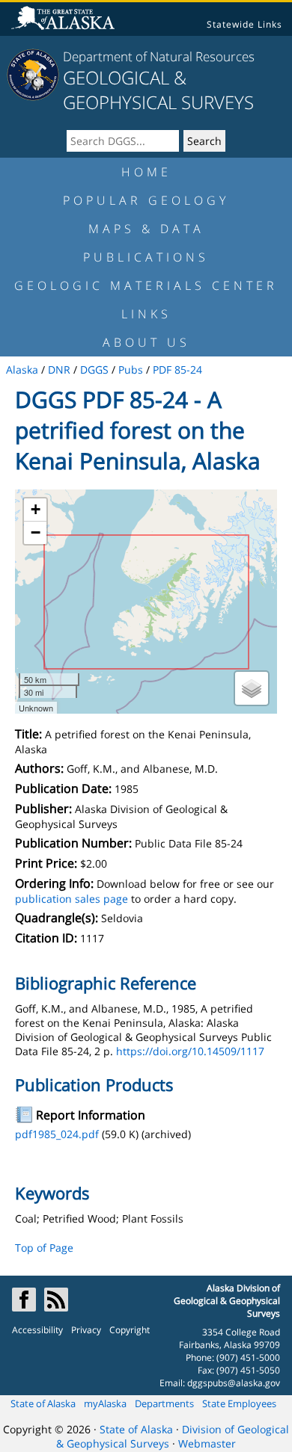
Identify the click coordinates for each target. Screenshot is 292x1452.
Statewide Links (244, 24)
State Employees (239, 1403)
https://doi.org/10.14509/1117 (190, 1051)
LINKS (146, 314)
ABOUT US (146, 342)
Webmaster (207, 1443)
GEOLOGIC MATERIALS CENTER (146, 285)
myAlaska (105, 1403)
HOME (146, 172)
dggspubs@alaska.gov (233, 1383)
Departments (164, 1403)
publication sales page (71, 899)
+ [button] (35, 509)
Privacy (86, 1329)
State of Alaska (43, 1403)
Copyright (129, 1329)
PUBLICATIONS (146, 257)
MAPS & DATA (146, 228)
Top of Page (44, 1248)
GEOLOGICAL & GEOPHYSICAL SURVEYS (158, 89)
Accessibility (37, 1329)
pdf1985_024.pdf (57, 1134)
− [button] (35, 532)
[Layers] (251, 688)
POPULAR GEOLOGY (146, 200)
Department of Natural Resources (159, 56)
